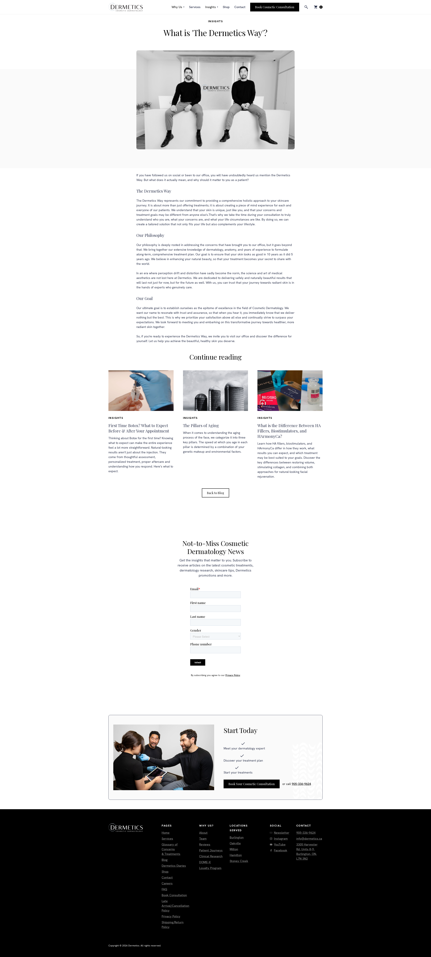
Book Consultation (174, 895)
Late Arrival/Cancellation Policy (175, 905)
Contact (239, 7)
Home (166, 833)
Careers (167, 883)
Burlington (237, 837)
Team (203, 839)
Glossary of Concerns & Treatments (171, 849)
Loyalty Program (210, 868)
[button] (178, 7)
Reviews (204, 844)
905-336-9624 (301, 784)
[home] (125, 7)
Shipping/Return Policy (173, 924)
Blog (165, 860)
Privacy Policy (232, 675)
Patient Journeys (211, 850)
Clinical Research (211, 856)
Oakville (235, 843)
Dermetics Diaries (174, 866)
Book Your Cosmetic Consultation (251, 784)
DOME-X (205, 862)
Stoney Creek (239, 861)
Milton (234, 849)
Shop (226, 7)
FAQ (164, 889)
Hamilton (236, 855)
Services (195, 7)
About (203, 833)
